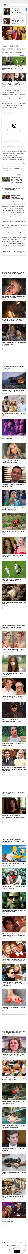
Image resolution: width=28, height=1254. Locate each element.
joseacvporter (18, 52)
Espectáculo (5, 43)
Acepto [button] (17, 1251)
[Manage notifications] (24, 1250)
